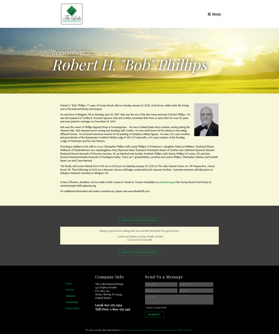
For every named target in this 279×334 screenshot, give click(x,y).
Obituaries (71, 295)
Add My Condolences (139, 220)
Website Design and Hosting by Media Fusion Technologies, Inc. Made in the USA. (157, 330)
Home (69, 283)
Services (70, 289)
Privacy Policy (73, 308)
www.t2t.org (166, 182)
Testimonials (72, 302)
